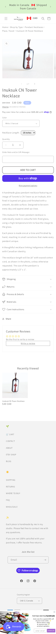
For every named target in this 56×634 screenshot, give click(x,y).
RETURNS (10, 486)
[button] (6, 18)
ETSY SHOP (11, 454)
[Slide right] (34, 84)
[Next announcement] (50, 6)
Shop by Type (16, 27)
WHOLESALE (11, 506)
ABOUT (9, 448)
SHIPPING (10, 480)
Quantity (6, 139)
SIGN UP (51, 630)
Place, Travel (8, 31)
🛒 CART (10, 434)
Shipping (5, 107)
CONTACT (10, 441)
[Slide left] (21, 84)
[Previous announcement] (5, 6)
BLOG (8, 461)
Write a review (28, 343)
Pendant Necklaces (34, 27)
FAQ (8, 500)
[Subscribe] (45, 559)
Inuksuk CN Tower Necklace (13, 401)
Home (5, 27)
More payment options (28, 185)
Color (4, 117)
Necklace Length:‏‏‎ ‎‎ (11, 132)
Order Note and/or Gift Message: (16, 152)
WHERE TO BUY (13, 493)
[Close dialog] (54, 612)
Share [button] (8, 318)
